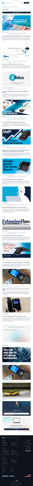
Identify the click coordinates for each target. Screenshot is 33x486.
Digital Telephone (4, 445)
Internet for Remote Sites (6, 454)
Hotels (3, 460)
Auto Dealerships (4, 462)
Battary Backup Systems (14, 454)
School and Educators (14, 462)
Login (22, 2)
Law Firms (12, 459)
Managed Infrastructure (14, 442)
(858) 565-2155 (8, 2)
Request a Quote (16, 413)
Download (16, 429)
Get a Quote (26, 2)
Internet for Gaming (14, 451)
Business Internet (4, 442)
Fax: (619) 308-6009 (28, 446)
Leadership (4, 469)
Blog (3, 472)
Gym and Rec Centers (14, 460)
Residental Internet (13, 445)
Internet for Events (5, 451)
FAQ (11, 469)
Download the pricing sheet (16, 12)
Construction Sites (5, 463)
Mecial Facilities (4, 459)
